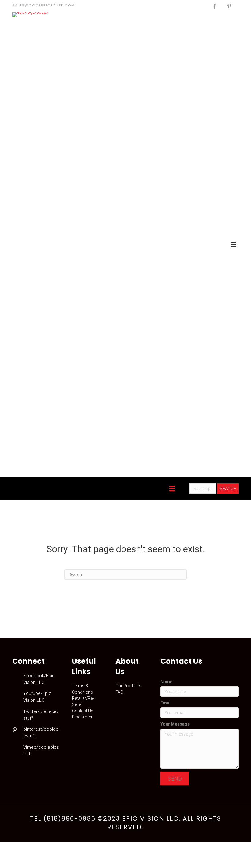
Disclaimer (82, 717)
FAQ (119, 692)
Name (166, 681)
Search (228, 488)
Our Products (128, 685)
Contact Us (82, 710)
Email (166, 702)
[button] (174, 779)
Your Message (175, 724)
